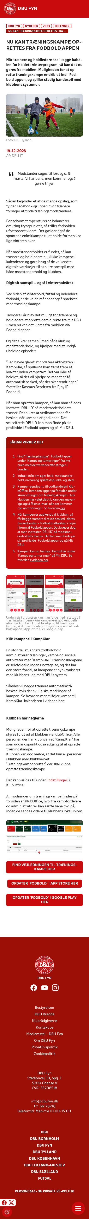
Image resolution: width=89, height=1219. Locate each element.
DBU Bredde (44, 1014)
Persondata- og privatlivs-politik (44, 1191)
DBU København (44, 1159)
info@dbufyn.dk (44, 1101)
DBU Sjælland (44, 1172)
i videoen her (39, 560)
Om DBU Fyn (44, 1041)
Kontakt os (44, 1027)
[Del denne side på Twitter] (11, 1203)
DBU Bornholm (44, 1139)
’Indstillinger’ (57, 780)
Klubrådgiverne (44, 1021)
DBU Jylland (45, 1152)
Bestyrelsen (44, 1008)
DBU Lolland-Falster (44, 1165)
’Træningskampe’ (36, 456)
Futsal (44, 1178)
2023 (46, 26)
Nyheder (31, 26)
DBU (44, 1132)
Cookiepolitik (44, 1054)
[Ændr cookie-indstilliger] (7, 1212)
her (62, 508)
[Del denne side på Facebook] (4, 1203)
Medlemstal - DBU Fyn (44, 1034)
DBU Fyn (14, 26)
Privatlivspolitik (45, 1047)
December (62, 26)
